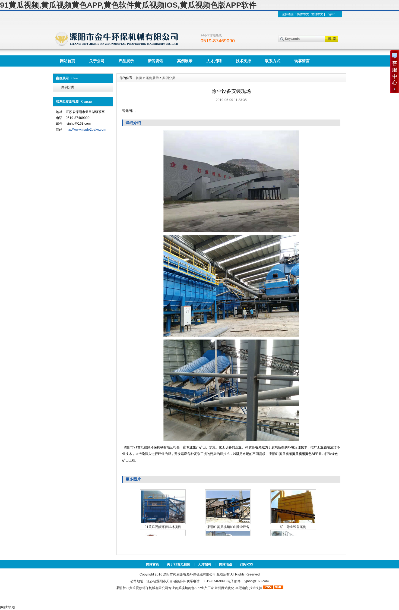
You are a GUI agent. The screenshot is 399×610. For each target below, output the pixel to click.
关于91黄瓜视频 (178, 564)
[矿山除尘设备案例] (293, 506)
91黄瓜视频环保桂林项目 (163, 527)
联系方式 (272, 61)
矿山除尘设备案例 (293, 527)
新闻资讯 (155, 61)
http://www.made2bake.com (86, 129)
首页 (139, 78)
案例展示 (184, 61)
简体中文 (303, 14)
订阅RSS (246, 564)
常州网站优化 (224, 588)
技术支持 (243, 61)
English (330, 14)
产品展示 (126, 61)
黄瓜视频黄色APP (188, 588)
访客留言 (302, 61)
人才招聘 (214, 61)
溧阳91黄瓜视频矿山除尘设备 (228, 527)
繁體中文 (317, 14)
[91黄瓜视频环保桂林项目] (162, 506)
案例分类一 (69, 87)
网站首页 (67, 61)
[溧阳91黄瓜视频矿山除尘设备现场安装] (228, 506)
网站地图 (225, 564)
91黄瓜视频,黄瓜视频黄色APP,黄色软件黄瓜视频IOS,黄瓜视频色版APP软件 (128, 5)
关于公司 (96, 61)
